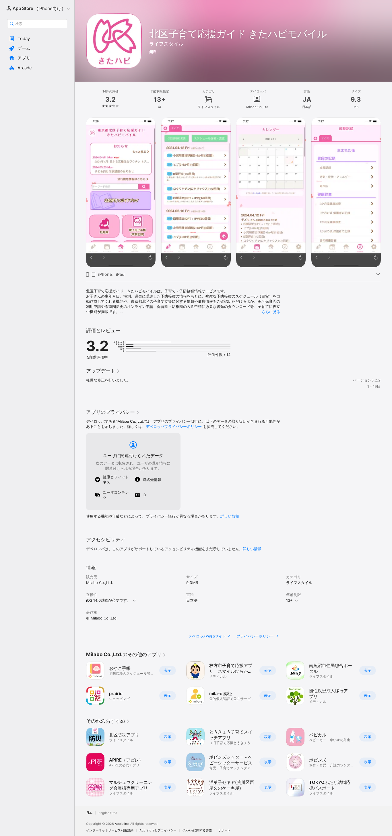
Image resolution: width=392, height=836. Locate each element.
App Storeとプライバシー (157, 830)
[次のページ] (386, 683)
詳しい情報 (229, 516)
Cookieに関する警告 (197, 830)
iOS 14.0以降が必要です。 (108, 600)
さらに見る (271, 311)
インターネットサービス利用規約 (109, 830)
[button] (37, 38)
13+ (289, 600)
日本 (89, 813)
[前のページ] (80, 683)
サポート (224, 830)
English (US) (107, 813)
